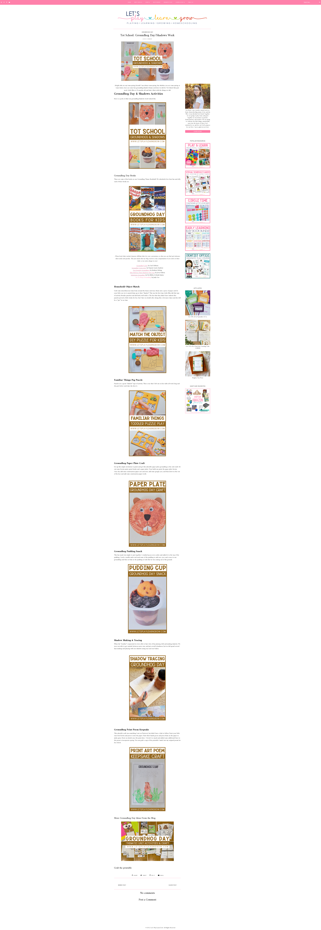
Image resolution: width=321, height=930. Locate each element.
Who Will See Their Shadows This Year (142, 272)
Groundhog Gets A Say (139, 268)
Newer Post (122, 885)
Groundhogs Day (147, 32)
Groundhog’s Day (142, 265)
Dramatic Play (168, 2)
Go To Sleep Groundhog (143, 277)
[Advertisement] (197, 56)
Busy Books (156, 2)
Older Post (173, 885)
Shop (147, 2)
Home (129, 2)
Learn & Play (179, 2)
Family (190, 2)
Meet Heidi (137, 2)
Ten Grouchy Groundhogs (141, 270)
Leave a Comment (147, 39)
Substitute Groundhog (138, 275)
